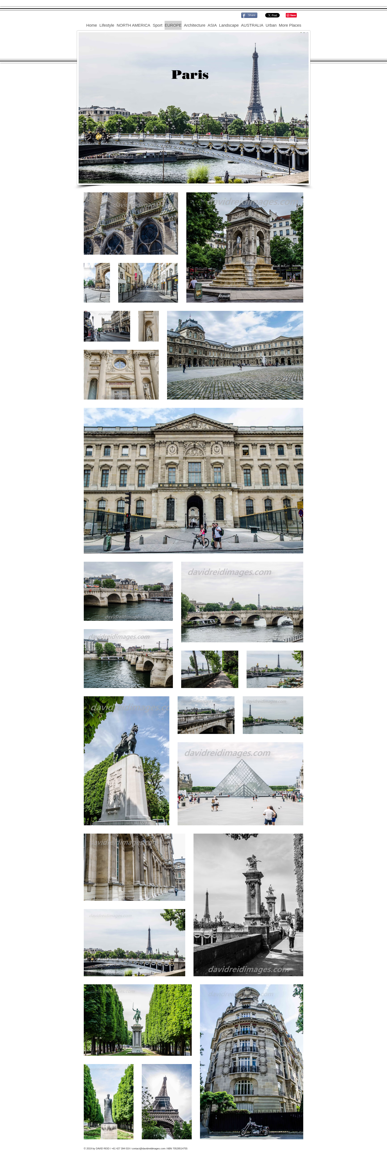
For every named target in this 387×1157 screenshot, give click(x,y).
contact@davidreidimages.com (148, 1148)
